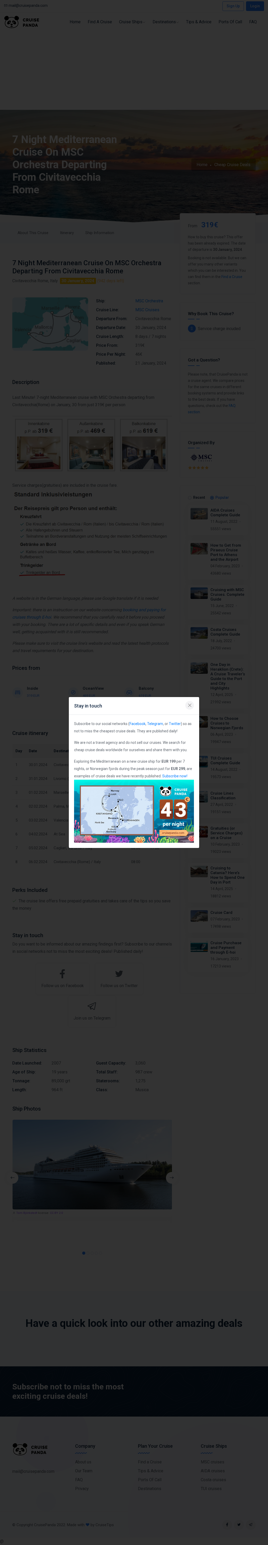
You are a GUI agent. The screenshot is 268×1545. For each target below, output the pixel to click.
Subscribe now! (174, 776)
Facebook (138, 724)
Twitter (175, 724)
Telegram (155, 724)
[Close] (189, 705)
